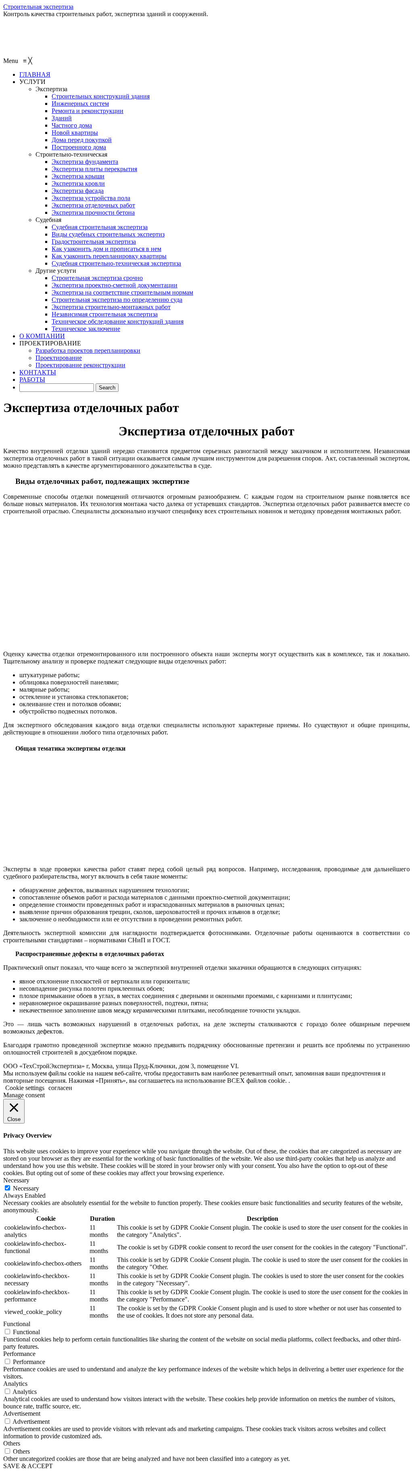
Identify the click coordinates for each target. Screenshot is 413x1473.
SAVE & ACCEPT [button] (28, 1466)
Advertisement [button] (21, 1413)
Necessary (26, 1188)
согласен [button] (60, 1087)
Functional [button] (16, 1323)
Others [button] (11, 1443)
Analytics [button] (15, 1383)
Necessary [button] (16, 1180)
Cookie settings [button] (24, 1087)
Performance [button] (19, 1353)
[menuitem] (34, 74)
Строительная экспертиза (38, 6)
